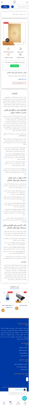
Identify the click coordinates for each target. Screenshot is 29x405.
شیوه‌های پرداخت (22, 367)
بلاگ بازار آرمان (22, 369)
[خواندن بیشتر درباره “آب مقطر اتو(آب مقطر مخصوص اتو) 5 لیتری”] (4, 324)
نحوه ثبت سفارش (22, 361)
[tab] (14, 94)
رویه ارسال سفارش (22, 364)
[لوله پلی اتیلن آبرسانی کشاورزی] (22, 311)
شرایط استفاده (23, 383)
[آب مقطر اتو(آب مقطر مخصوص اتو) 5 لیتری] (9, 311)
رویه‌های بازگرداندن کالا (21, 381)
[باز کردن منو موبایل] (26, 2)
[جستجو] (12, 6)
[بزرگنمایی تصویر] (22, 42)
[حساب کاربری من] (1, 2)
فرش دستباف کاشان (16, 14)
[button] (27, 316)
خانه (24, 14)
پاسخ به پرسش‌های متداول (20, 378)
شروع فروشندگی (5, 6)
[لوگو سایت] (14, 2)
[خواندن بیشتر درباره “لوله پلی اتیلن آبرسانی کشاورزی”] (17, 322)
